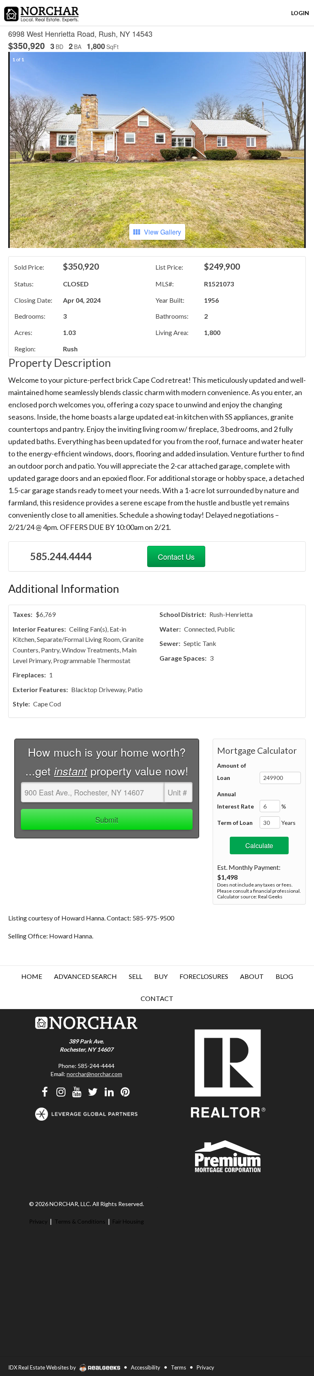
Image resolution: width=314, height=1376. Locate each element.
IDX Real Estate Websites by (42, 1367)
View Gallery (162, 232)
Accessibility (145, 1367)
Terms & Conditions (79, 1221)
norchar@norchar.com (94, 1073)
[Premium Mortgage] (227, 1155)
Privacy (38, 1221)
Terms (178, 1367)
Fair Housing (128, 1221)
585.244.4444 (61, 556)
